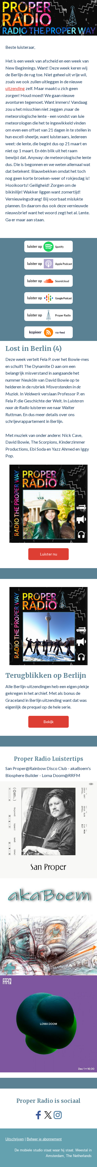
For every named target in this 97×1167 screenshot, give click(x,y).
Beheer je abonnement (44, 1139)
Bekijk (49, 721)
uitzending (15, 88)
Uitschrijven (14, 1139)
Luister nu (48, 554)
